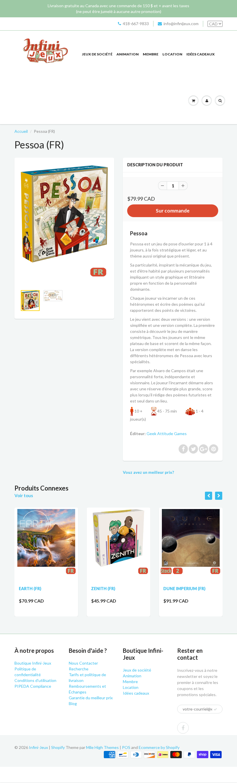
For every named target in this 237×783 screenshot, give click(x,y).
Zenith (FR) (103, 588)
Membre (150, 54)
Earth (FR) (30, 588)
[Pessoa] (64, 225)
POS (126, 747)
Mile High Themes (102, 747)
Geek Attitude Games (167, 433)
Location (172, 54)
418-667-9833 (136, 23)
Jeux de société (97, 54)
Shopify (58, 747)
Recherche (78, 668)
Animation (127, 54)
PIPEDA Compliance (32, 686)
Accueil (21, 131)
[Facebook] (183, 728)
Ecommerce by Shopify (159, 747)
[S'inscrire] (215, 709)
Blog (73, 703)
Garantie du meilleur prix (91, 697)
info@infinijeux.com (181, 23)
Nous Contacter (83, 663)
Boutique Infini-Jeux (32, 663)
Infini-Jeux (38, 747)
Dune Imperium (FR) (184, 588)
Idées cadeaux (200, 54)
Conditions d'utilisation (35, 680)
